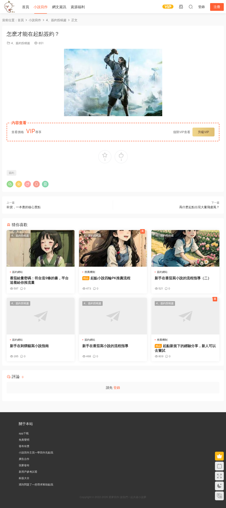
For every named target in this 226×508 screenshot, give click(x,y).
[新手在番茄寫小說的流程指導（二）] (185, 248)
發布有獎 (24, 446)
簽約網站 (17, 272)
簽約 (11, 172)
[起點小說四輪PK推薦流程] (113, 248)
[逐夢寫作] (8, 6)
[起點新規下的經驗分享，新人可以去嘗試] (185, 316)
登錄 (116, 387)
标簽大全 (24, 478)
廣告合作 (24, 459)
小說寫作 (41, 7)
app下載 (24, 433)
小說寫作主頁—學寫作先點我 (36, 452)
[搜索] (190, 6)
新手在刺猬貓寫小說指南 (29, 346)
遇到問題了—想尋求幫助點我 (36, 484)
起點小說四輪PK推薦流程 (106, 278)
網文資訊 (59, 7)
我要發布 (24, 465)
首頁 (25, 7)
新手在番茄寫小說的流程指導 (105, 346)
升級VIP (203, 132)
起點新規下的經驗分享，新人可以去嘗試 (185, 348)
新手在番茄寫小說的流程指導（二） (183, 278)
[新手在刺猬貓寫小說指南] (41, 316)
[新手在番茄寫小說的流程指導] (113, 316)
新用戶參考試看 (28, 471)
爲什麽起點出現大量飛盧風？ (199, 207)
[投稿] (181, 6)
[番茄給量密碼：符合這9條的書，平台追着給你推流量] (41, 248)
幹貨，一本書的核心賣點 (24, 207)
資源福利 (78, 7)
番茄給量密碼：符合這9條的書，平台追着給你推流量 (39, 280)
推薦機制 (90, 272)
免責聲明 (24, 439)
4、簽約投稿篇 (20, 43)
